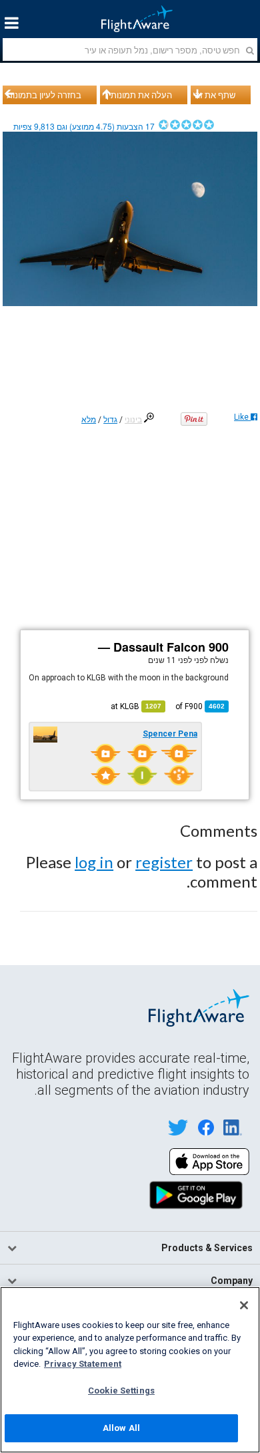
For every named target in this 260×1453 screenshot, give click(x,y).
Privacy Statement (82, 1364)
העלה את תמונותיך (138, 95)
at (136, 706)
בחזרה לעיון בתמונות (44, 95)
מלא (88, 419)
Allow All (121, 1428)
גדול (110, 419)
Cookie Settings (121, 1390)
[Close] (244, 1305)
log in (94, 862)
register (164, 862)
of (200, 706)
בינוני (133, 419)
